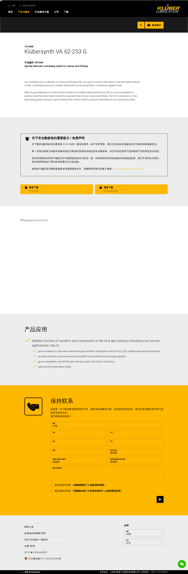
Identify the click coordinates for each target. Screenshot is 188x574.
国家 (54, 423)
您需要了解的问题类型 (59, 459)
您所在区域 (113, 450)
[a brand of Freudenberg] (30, 572)
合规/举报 (29, 546)
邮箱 (54, 450)
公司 (111, 432)
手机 (111, 441)
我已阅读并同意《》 (80, 485)
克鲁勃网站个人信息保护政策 (88, 485)
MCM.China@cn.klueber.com (129, 168)
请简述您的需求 (57, 468)
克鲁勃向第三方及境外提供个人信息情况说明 (96, 491)
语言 (127, 540)
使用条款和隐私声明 (35, 533)
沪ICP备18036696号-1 (36, 552)
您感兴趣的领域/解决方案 (117, 459)
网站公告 (29, 526)
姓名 (54, 432)
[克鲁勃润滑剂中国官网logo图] (168, 8)
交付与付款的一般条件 (36, 539)
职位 (54, 441)
